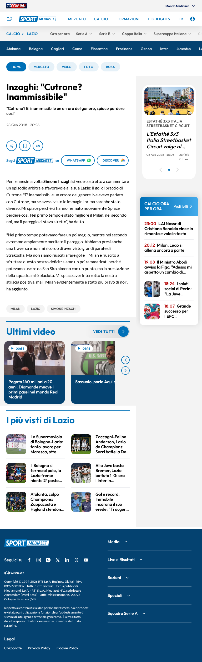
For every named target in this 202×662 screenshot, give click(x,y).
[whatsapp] (48, 560)
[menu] (9, 19)
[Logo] (38, 19)
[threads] (76, 560)
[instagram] (38, 560)
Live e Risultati (121, 559)
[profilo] (192, 19)
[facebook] (29, 560)
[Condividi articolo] (11, 145)
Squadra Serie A (123, 613)
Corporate (13, 648)
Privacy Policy (39, 648)
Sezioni (114, 577)
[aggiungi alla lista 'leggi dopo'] (25, 145)
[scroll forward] (125, 370)
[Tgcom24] (16, 5)
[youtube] (86, 560)
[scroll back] (125, 360)
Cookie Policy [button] (67, 648)
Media (113, 541)
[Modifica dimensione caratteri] (38, 145)
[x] (57, 560)
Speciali (115, 595)
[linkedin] (67, 560)
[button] (16, 66)
